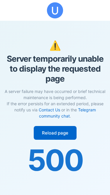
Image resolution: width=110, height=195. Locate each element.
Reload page (55, 133)
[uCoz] (55, 10)
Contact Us (49, 109)
